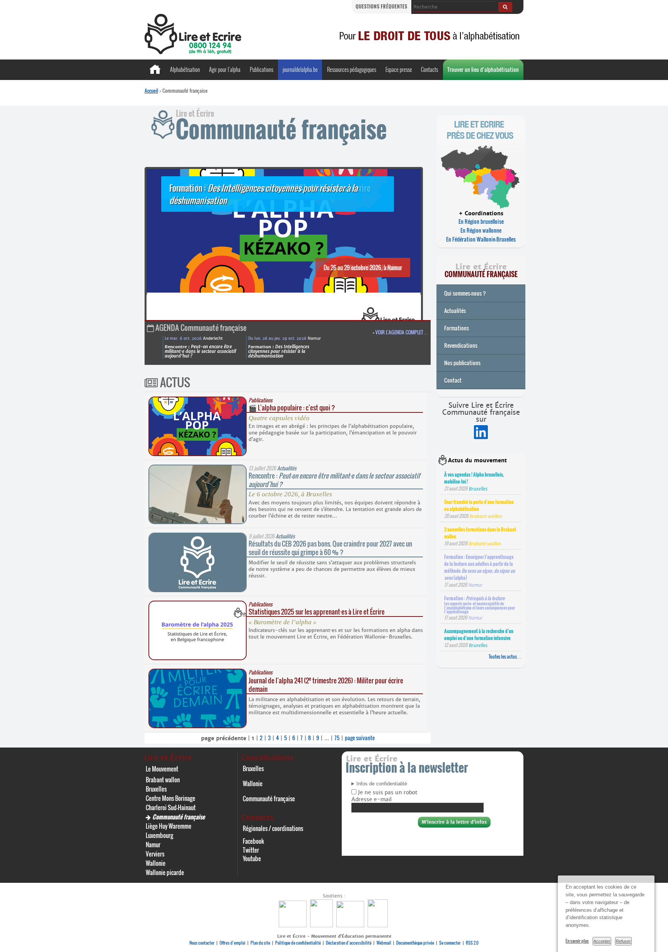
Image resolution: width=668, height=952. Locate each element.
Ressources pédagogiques (351, 69)
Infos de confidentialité (381, 784)
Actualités (455, 311)
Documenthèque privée (415, 943)
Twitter (251, 850)
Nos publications (462, 363)
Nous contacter (202, 943)
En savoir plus (577, 941)
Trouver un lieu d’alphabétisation (483, 69)
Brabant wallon (163, 779)
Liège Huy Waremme (168, 826)
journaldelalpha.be (300, 69)
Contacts (429, 69)
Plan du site (260, 943)
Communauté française (178, 816)
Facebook (253, 841)
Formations (456, 328)
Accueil (151, 90)
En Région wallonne (480, 230)
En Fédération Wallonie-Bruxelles (481, 239)
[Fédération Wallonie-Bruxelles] (293, 925)
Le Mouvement (162, 769)
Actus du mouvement (477, 460)
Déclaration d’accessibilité (348, 943)
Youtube (252, 858)
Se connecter (450, 943)
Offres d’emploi (232, 943)
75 (336, 738)
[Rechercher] (505, 7)
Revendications (460, 345)
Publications (261, 69)
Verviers (155, 854)
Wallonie (155, 863)
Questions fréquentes (381, 6)
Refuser (623, 941)
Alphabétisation (185, 69)
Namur (153, 844)
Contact (453, 380)
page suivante (360, 738)
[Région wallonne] (379, 925)
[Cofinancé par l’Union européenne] (351, 925)
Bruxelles (156, 789)
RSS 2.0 (472, 943)
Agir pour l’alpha (224, 69)
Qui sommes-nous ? (465, 293)
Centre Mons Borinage (170, 798)
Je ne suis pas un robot (387, 792)
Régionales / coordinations (273, 828)
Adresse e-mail (371, 799)
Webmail (384, 943)
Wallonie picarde (165, 872)
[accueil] (193, 52)
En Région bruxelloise (481, 221)
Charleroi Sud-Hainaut (171, 807)
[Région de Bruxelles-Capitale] (322, 925)
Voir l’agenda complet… (401, 332)
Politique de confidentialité (298, 943)
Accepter (601, 941)
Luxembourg (159, 835)
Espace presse (398, 69)
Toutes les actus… (505, 656)
